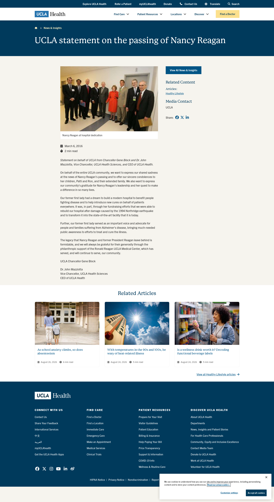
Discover (199, 14)
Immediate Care (95, 429)
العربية (38, 441)
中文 (37, 435)
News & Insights (53, 27)
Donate (168, 3)
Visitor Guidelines (148, 423)
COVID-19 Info (146, 460)
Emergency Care (96, 435)
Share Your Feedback (46, 423)
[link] (177, 117)
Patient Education (148, 429)
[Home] (36, 28)
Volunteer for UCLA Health (205, 466)
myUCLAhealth (147, 3)
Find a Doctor (227, 14)
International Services (46, 429)
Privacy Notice (116, 479)
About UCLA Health (201, 416)
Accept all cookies (256, 492)
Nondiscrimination (138, 479)
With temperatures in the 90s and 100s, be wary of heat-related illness (136, 351)
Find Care (119, 14)
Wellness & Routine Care (152, 466)
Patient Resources (147, 14)
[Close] (266, 477)
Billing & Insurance (149, 435)
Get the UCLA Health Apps (49, 454)
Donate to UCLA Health (203, 454)
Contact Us (191, 3)
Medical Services (96, 448)
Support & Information (151, 454)
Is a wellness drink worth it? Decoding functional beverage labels (203, 351)
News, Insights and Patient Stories (209, 429)
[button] (95, 4)
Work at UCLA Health (202, 460)
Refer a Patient (123, 3)
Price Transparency (149, 448)
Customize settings (229, 492)
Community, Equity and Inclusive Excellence (215, 441)
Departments (198, 423)
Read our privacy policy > (218, 484)
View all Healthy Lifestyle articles (216, 374)
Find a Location (95, 423)
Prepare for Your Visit (150, 416)
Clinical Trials (94, 454)
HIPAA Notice (97, 479)
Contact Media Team (202, 448)
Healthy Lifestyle (175, 93)
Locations (176, 14)
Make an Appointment (99, 441)
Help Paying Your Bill (150, 441)
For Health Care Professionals (207, 435)
